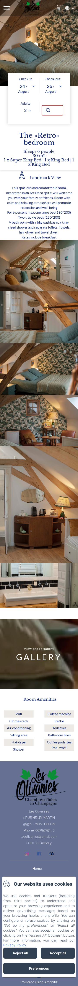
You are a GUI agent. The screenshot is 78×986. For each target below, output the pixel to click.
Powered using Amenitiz (39, 982)
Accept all (58, 953)
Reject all (20, 953)
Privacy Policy (14, 945)
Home (37, 869)
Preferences (39, 968)
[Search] (52, 110)
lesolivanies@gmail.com (39, 837)
